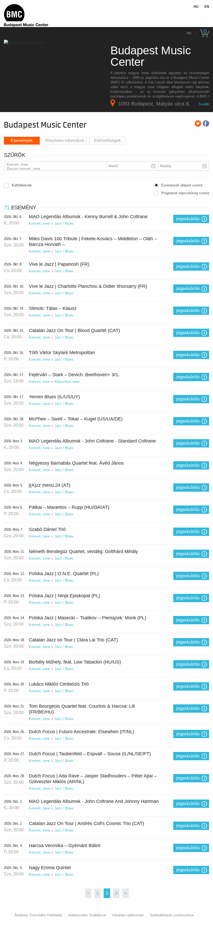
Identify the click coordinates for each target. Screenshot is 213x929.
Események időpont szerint (181, 185)
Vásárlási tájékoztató (128, 915)
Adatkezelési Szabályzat (87, 915)
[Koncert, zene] (53, 165)
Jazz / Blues (64, 223)
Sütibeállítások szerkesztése (172, 915)
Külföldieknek (22, 185)
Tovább (203, 104)
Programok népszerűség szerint (185, 193)
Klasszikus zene (67, 382)
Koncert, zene (39, 223)
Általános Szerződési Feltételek (38, 915)
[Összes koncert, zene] (53, 169)
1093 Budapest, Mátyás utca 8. (154, 104)
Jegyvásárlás (188, 219)
